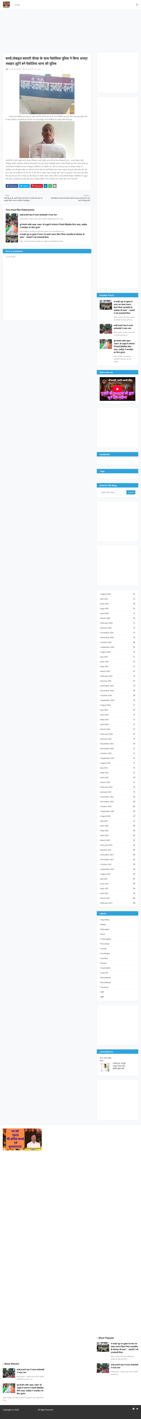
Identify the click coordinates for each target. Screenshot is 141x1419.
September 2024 (118, 700)
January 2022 (118, 850)
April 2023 (118, 777)
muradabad (106, 977)
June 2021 (118, 883)
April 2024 (118, 724)
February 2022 (118, 845)
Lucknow (104, 972)
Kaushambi (105, 968)
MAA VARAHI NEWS (28, 1409)
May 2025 (118, 666)
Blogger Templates (47, 1415)
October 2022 (118, 806)
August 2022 (118, 816)
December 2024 (118, 685)
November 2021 (118, 859)
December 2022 (118, 796)
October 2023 (118, 753)
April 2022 (118, 835)
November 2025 (118, 637)
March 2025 (118, 671)
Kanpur (104, 963)
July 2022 (118, 821)
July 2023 (118, 768)
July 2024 (118, 710)
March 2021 (118, 898)
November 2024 (118, 690)
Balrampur (105, 929)
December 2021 (118, 854)
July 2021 (118, 879)
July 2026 (118, 599)
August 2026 (118, 594)
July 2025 (118, 657)
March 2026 (118, 618)
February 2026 (118, 623)
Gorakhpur (105, 953)
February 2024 (118, 734)
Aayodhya (105, 919)
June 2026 (118, 603)
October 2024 (118, 695)
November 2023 (118, 748)
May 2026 (118, 608)
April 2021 (118, 893)
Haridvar (104, 958)
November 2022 (118, 801)
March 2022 (118, 840)
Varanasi (104, 987)
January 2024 (118, 739)
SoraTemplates (18, 1415)
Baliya (103, 924)
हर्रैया (102, 997)
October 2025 (118, 642)
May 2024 (118, 719)
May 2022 (118, 830)
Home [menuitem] (17, 4)
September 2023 (118, 758)
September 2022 (118, 811)
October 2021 (118, 864)
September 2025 (118, 647)
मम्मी (102, 992)
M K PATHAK (16, 69)
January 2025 (118, 681)
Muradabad (106, 982)
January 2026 (118, 628)
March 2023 (118, 782)
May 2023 (118, 772)
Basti (103, 934)
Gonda (104, 948)
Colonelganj (106, 939)
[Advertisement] (117, 73)
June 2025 (118, 661)
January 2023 (118, 792)
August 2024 (118, 705)
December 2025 (118, 632)
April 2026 (118, 613)
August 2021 (118, 874)
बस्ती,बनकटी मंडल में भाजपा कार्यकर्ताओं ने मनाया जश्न (38, 214)
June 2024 (118, 714)
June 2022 (118, 825)
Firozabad (105, 944)
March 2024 (118, 729)
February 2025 (118, 676)
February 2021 (118, 903)
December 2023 (118, 743)
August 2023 (118, 763)
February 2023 (118, 787)
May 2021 (118, 888)
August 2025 (118, 652)
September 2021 (118, 869)
